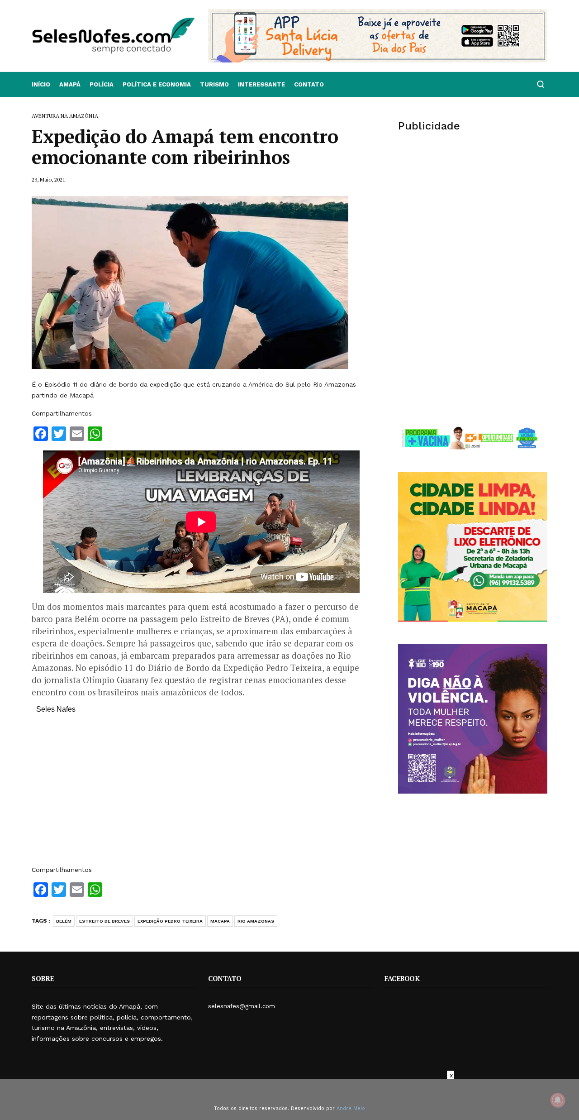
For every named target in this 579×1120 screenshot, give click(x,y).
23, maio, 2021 (48, 179)
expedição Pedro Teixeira (170, 921)
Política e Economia (157, 84)
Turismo (214, 84)
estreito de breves (104, 921)
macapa (220, 921)
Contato (309, 84)
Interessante (261, 84)
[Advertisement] (201, 794)
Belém (63, 921)
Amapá (70, 84)
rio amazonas (255, 921)
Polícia (102, 84)
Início (41, 84)
